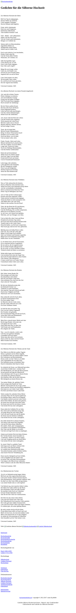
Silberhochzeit (5, 559)
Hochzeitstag (4, 563)
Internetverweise (5, 591)
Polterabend (4, 569)
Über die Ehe (5, 571)
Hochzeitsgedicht (6, 579)
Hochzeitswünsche (6, 578)
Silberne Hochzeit (6, 581)
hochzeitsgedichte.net (25, 597)
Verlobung (4, 568)
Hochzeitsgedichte (6, 541)
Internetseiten (5, 589)
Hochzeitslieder (5, 543)
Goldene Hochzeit (6, 561)
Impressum (4, 532)
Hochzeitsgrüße (5, 538)
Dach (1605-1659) (6, 551)
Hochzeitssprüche (6, 536)
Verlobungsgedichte (6, 584)
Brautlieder (4, 544)
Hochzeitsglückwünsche (8, 539)
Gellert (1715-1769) (6, 553)
